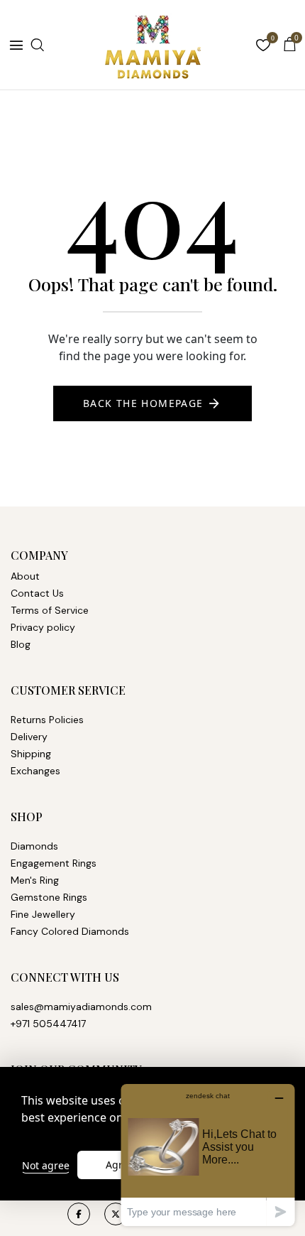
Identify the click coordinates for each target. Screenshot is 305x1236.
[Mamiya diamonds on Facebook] (78, 1214)
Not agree (46, 1165)
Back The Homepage (143, 403)
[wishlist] (263, 46)
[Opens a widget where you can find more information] (208, 1154)
